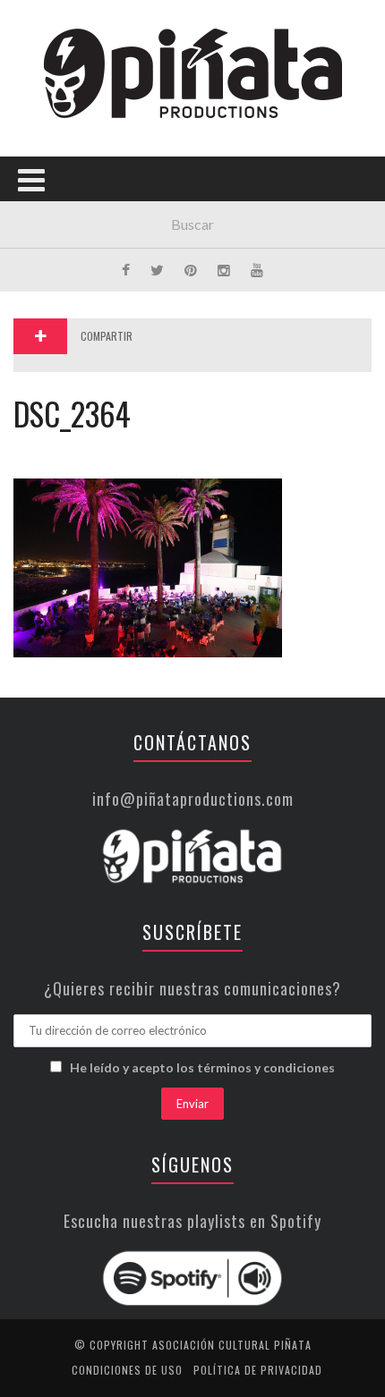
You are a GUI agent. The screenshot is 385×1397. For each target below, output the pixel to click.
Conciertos (62, 155)
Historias (56, 301)
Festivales (58, 191)
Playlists (56, 228)
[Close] (27, 27)
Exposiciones (67, 265)
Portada (52, 118)
